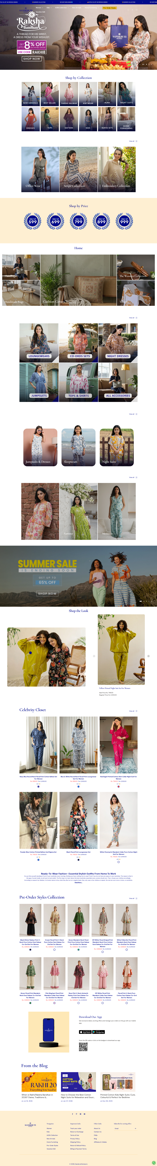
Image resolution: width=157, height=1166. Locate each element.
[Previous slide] (94, 656)
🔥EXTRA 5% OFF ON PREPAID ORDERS (21, 2)
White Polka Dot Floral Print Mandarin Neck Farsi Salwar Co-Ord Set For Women (126, 942)
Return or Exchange (76, 1132)
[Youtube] (84, 1114)
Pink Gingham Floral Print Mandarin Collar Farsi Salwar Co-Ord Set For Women (54, 995)
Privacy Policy (75, 1139)
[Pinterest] (76, 1114)
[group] (78, 37)
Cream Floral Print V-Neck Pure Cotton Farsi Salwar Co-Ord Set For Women (54, 942)
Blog (95, 1139)
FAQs (95, 1135)
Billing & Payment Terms (78, 1149)
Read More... (78, 882)
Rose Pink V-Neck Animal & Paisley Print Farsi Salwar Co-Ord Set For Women (78, 995)
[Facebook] (73, 1114)
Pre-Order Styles (109, 8)
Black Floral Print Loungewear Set (78, 852)
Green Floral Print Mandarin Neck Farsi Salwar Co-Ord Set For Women (30, 995)
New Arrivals (76, 8)
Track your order (75, 1128)
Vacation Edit (40, 12)
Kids (48, 8)
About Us (97, 1128)
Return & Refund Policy (78, 1145)
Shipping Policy (75, 1142)
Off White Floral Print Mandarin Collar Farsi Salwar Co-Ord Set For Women (103, 995)
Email (116, 1128)
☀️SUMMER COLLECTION (52, 2)
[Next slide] (148, 656)
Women (38, 8)
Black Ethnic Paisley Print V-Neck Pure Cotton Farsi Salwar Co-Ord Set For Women (30, 942)
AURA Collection (61, 8)
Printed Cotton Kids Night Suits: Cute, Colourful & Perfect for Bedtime (117, 1096)
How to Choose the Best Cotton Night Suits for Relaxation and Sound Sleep (78, 1096)
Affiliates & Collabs (100, 1142)
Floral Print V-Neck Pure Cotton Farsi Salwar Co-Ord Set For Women (127, 995)
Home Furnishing (91, 8)
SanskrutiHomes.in (81, 1164)
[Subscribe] (135, 1129)
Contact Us (97, 1132)
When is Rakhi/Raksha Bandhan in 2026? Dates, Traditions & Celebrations (37, 1096)
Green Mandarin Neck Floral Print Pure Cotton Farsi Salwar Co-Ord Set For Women (78, 942)
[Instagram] (80, 1114)
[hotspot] (30, 653)
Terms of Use (74, 1135)
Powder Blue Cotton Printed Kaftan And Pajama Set (38, 852)
